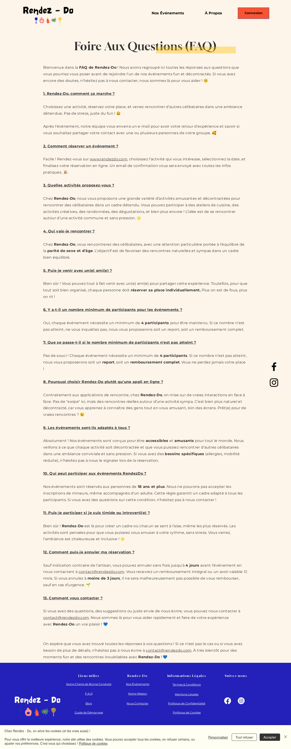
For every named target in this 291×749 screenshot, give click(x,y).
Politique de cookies (93, 743)
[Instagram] (274, 382)
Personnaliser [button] (218, 737)
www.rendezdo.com (108, 159)
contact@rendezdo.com (101, 572)
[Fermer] (285, 737)
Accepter (269, 737)
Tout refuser (244, 737)
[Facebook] (274, 366)
